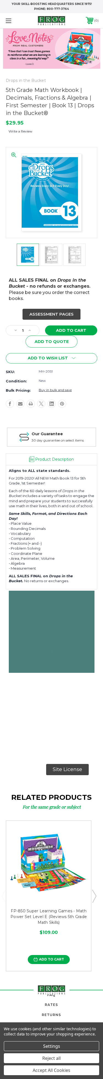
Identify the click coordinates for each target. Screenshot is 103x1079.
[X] (41, 404)
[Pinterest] (62, 404)
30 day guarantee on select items (58, 440)
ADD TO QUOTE (52, 341)
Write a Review (20, 131)
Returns (51, 1015)
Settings (51, 1046)
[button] (51, 314)
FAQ (51, 995)
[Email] (20, 404)
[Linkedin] (52, 404)
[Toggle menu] (15, 20)
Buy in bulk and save (55, 390)
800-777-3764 (58, 9)
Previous (3, 896)
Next (94, 896)
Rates (51, 1005)
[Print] (31, 404)
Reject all (51, 1058)
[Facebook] (10, 404)
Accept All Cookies (51, 1070)
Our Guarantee (47, 433)
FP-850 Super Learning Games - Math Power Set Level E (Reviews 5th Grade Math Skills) (48, 916)
